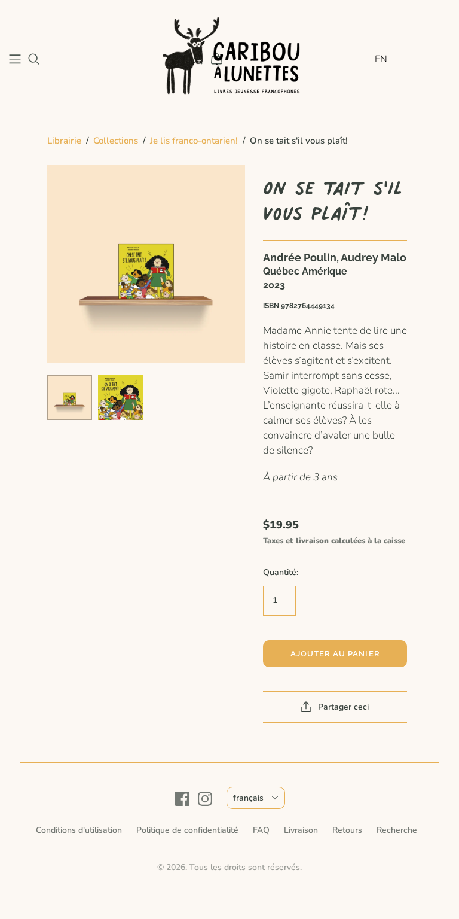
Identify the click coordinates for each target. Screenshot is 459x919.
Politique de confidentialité (187, 830)
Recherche (397, 830)
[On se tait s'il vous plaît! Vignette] (69, 397)
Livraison (301, 830)
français (248, 798)
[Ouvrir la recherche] (34, 59)
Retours (347, 830)
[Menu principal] (15, 59)
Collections (115, 141)
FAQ (261, 830)
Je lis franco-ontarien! (194, 141)
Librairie (64, 141)
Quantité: (280, 572)
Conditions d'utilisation (79, 830)
